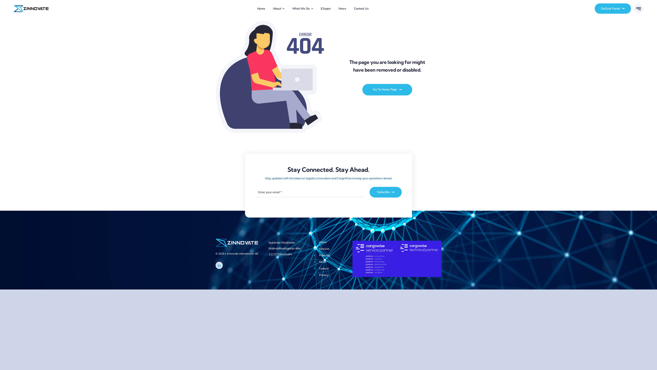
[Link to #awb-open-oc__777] (638, 9)
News (322, 261)
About (323, 242)
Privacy (323, 275)
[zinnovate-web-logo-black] (31, 6)
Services (324, 248)
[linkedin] (219, 265)
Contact (324, 268)
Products (324, 255)
